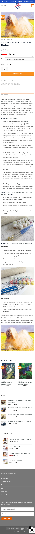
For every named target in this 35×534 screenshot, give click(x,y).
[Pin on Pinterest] (15, 84)
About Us (4, 491)
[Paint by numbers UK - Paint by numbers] (17, 6)
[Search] (5, 5)
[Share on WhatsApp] (2, 84)
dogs (9, 80)
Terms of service (6, 481)
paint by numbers (11, 118)
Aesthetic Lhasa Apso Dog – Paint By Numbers (14, 101)
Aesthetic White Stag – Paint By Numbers (7, 383)
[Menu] (2, 5)
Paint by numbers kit (27, 160)
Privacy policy (5, 478)
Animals (9, 40)
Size (2, 59)
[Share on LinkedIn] (18, 84)
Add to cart (17, 74)
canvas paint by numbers (22, 244)
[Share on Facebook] (6, 84)
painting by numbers (27, 155)
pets (12, 80)
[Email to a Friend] (12, 84)
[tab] (17, 95)
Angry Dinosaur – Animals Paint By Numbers (25, 383)
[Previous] (1, 377)
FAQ (2, 488)
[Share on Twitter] (9, 84)
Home (3, 40)
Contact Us (4, 495)
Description (5, 95)
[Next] (34, 377)
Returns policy (5, 485)
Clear (32, 56)
